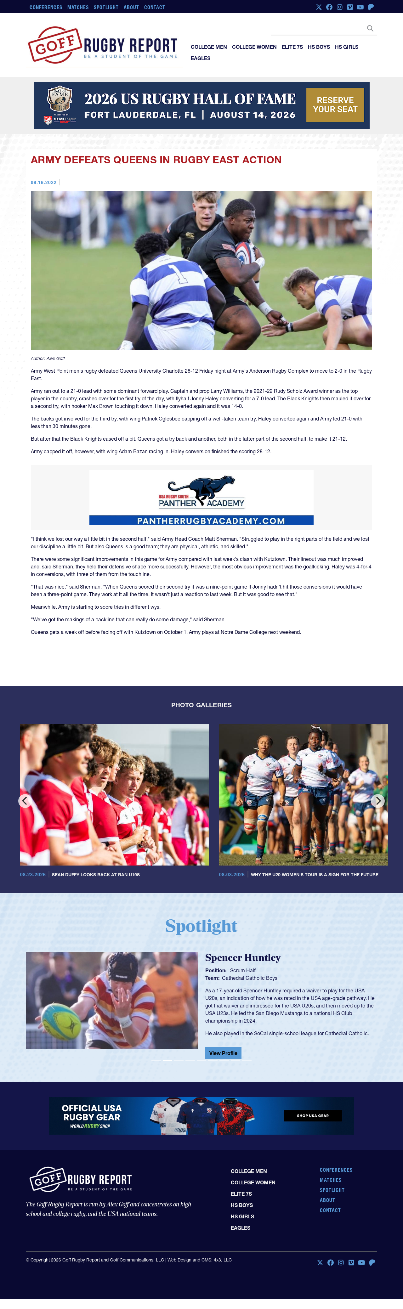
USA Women (236, 978)
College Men (209, 47)
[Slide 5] (201, 1063)
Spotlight (106, 7)
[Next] (378, 801)
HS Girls (346, 47)
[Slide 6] (213, 1063)
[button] (52, 1007)
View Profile (223, 1055)
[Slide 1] (156, 1063)
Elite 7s (292, 47)
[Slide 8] (235, 1063)
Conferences (46, 7)
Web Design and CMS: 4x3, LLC (199, 1262)
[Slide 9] (247, 1063)
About (131, 7)
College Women (254, 47)
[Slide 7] (224, 1063)
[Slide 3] (179, 1063)
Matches (78, 7)
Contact (154, 7)
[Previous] (25, 801)
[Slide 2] (167, 1063)
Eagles (200, 58)
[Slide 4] (190, 1063)
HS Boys (319, 47)
